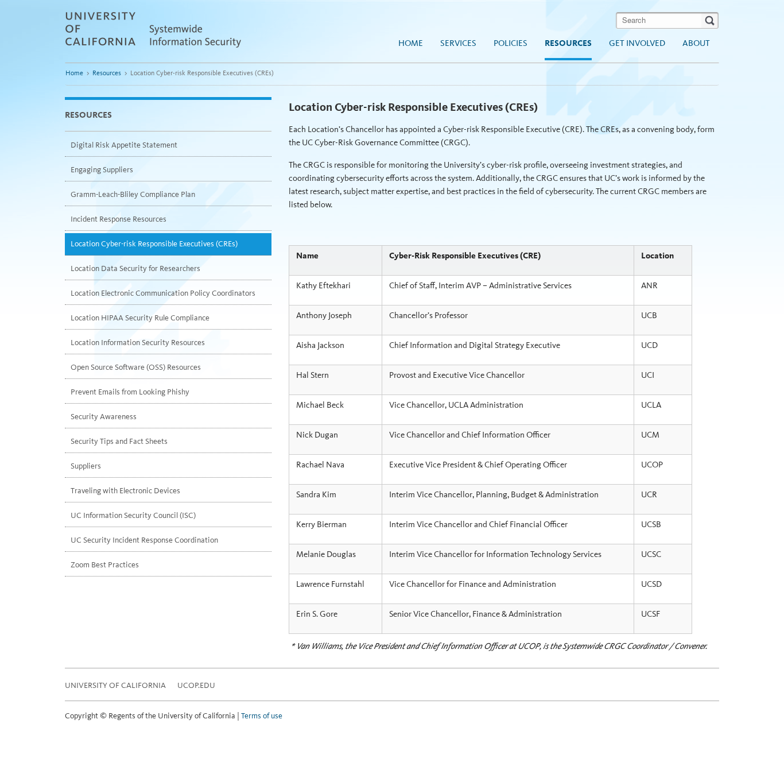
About (696, 43)
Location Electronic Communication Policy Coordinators (163, 293)
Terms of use (261, 716)
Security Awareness (104, 416)
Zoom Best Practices (105, 565)
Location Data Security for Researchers (135, 268)
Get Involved (637, 43)
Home (410, 43)
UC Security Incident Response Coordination (144, 540)
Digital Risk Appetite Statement (124, 145)
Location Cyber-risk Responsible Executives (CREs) (154, 244)
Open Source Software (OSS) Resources (136, 367)
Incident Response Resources (118, 219)
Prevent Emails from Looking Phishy (130, 392)
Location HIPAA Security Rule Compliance (140, 318)
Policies (510, 43)
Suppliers (86, 466)
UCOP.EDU (196, 685)
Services (458, 43)
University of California (115, 685)
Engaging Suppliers (102, 170)
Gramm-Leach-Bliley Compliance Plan (133, 194)
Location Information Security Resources (138, 342)
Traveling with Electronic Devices (125, 491)
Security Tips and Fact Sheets (119, 441)
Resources (568, 43)
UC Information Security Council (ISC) (133, 515)
